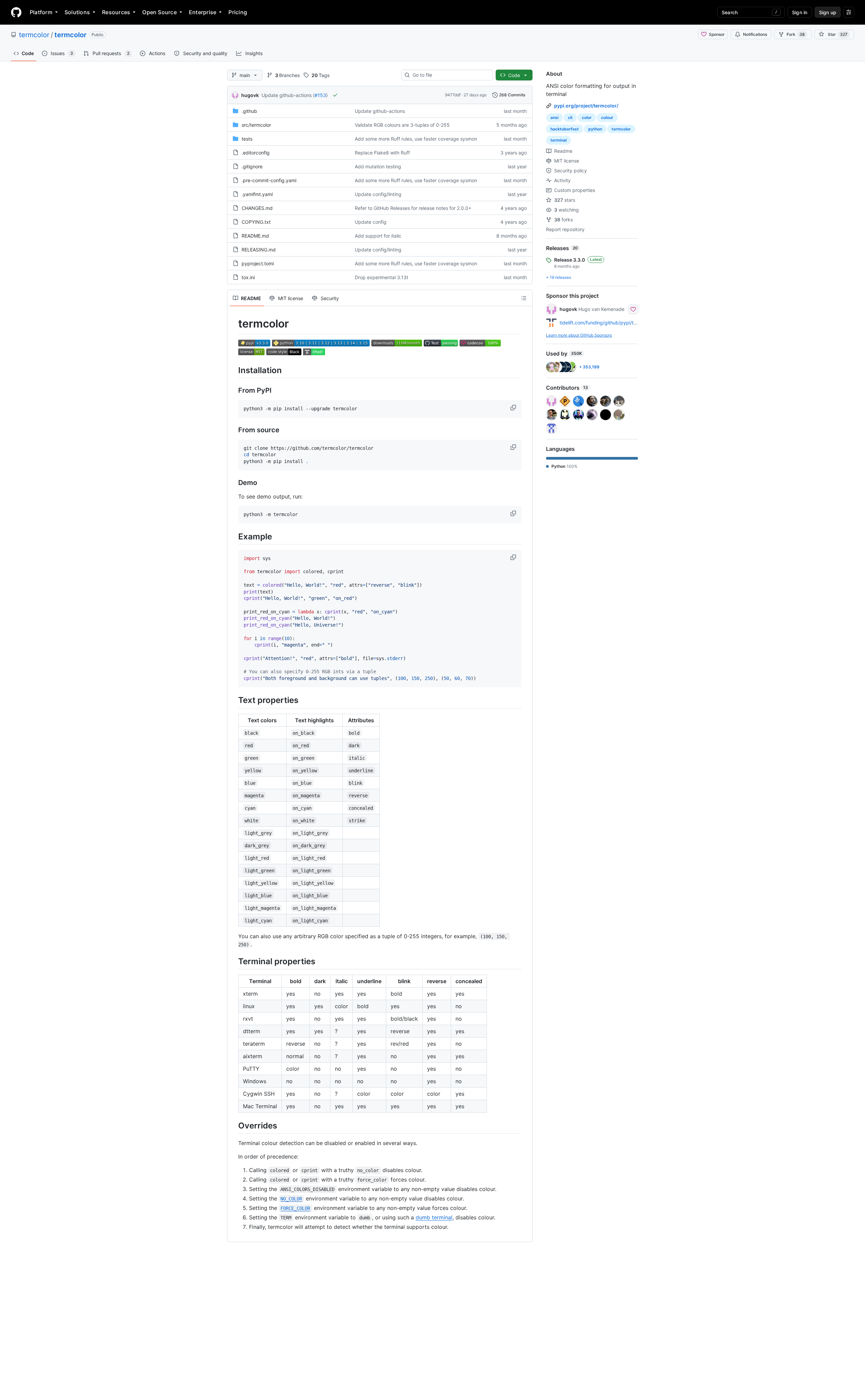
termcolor (34, 35)
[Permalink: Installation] (233, 370)
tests (247, 139)
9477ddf (453, 94)
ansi (554, 117)
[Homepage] (16, 12)
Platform (41, 12)
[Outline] (523, 298)
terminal (558, 140)
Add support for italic (378, 236)
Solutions (77, 12)
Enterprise (202, 12)
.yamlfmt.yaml (257, 194)
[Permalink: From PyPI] (233, 390)
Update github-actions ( (288, 95)
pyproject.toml (258, 263)
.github (249, 111)
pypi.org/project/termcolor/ (586, 105)
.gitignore (252, 166)
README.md (255, 236)
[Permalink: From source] (233, 430)
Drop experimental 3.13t (381, 277)
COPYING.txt (256, 222)
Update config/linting (378, 194)
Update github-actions (380, 111)
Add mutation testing (378, 166)
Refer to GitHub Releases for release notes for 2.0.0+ (413, 208)
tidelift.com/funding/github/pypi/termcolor (606, 322)
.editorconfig (256, 152)
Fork (796, 34)
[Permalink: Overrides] (233, 1125)
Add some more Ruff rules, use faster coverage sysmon (416, 139)
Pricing (237, 12)
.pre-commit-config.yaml (269, 180)
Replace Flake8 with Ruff (382, 152)
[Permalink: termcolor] (233, 324)
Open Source (159, 12)
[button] (514, 407)
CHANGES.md (257, 208)
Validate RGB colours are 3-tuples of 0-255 (402, 125)
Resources (116, 12)
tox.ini (248, 277)
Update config (371, 222)
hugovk (250, 95)
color (587, 117)
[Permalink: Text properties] (233, 700)
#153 (320, 95)
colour (607, 117)
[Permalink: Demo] (233, 482)
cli (570, 117)
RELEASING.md (259, 249)
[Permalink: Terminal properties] (233, 961)
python (595, 128)
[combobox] (450, 75)
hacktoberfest (564, 128)
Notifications (755, 34)
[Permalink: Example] (233, 536)
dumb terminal (434, 1217)
